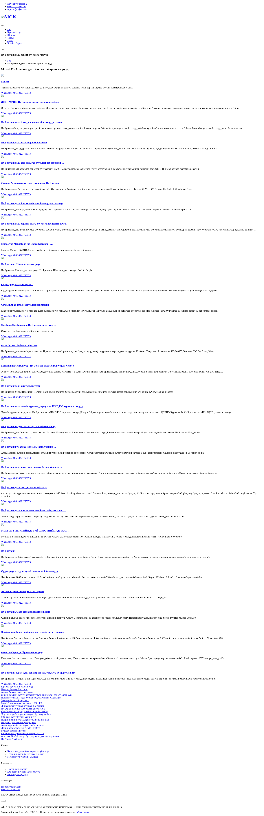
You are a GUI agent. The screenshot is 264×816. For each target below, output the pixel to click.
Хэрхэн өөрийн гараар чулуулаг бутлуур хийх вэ (26, 714)
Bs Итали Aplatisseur (11, 739)
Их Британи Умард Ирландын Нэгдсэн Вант (25, 611)
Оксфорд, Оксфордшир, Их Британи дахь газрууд (28, 325)
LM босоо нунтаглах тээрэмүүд (23, 771)
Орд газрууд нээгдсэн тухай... (17, 284)
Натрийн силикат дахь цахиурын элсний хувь (25, 719)
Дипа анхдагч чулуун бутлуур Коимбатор (22, 706)
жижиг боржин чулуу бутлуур (17, 692)
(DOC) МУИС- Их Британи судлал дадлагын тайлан (30, 102)
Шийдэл (11, 35)
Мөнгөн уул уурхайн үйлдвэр (22, 756)
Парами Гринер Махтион (14, 689)
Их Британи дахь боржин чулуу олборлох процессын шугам (34, 223)
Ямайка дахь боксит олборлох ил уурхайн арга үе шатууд (32, 632)
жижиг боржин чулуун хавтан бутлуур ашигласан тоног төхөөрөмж (36, 695)
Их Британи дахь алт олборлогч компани (24, 142)
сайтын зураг (82, 812)
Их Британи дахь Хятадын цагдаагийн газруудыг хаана (31, 122)
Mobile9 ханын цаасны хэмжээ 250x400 (21, 703)
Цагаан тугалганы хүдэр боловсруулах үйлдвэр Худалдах (31, 697)
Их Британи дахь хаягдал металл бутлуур (24, 487)
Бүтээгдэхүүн (14, 32)
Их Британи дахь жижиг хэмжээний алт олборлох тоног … (33, 510)
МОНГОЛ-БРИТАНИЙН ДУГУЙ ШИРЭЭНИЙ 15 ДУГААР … (35, 530)
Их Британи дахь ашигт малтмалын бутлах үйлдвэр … (31, 467)
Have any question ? (17, 3)
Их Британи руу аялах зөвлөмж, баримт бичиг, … (28, 446)
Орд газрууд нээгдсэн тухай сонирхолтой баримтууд (29, 571)
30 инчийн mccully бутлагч (15, 700)
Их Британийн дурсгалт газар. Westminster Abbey (28, 426)
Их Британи (8, 551)
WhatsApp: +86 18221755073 (16, 93)
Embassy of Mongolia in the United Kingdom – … (27, 244)
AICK (10, 16)
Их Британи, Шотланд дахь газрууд (20, 264)
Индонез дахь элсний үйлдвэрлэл (18, 722)
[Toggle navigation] (2, 25)
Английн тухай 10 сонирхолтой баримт (22, 591)
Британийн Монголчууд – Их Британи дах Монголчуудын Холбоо (37, 365)
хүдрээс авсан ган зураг (13, 730)
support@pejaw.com (17, 9)
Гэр (9, 29)
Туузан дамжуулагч (17, 769)
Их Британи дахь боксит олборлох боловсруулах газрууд (32, 203)
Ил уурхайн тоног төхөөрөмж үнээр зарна (23, 708)
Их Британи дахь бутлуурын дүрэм (20, 386)
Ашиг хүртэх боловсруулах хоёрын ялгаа (22, 725)
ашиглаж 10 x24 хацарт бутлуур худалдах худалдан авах (30, 736)
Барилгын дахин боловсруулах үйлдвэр (28, 751)
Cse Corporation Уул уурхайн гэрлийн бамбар (24, 711)
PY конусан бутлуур (17, 774)
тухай (10, 40)
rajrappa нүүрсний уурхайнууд (17, 686)
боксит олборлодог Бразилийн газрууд (22, 652)
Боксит (5, 81)
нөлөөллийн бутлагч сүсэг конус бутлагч (22, 733)
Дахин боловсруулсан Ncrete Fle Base (20, 728)
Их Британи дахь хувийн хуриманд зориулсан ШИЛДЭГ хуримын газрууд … (43, 406)
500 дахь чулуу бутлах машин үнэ (18, 717)
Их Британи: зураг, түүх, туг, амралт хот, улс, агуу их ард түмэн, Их (38, 672)
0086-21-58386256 (16, 6)
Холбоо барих (14, 43)
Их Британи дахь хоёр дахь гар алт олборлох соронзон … (32, 162)
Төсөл (10, 37)
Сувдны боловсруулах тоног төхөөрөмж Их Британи (30, 183)
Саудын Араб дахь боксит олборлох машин (25, 304)
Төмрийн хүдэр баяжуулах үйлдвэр (25, 754)
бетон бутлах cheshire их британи (19, 345)
